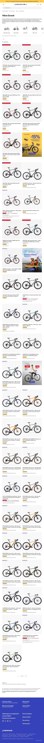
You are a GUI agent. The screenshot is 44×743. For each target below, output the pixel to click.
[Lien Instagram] (10, 721)
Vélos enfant (16, 32)
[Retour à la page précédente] (18, 676)
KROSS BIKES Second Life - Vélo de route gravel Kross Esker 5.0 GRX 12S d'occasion (12, 526)
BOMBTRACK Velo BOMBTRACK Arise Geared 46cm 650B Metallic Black (31, 355)
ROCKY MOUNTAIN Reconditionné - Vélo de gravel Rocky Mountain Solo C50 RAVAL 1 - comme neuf (12, 497)
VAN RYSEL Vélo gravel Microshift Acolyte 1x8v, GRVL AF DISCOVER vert (12, 66)
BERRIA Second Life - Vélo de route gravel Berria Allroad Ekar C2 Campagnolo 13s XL (32, 609)
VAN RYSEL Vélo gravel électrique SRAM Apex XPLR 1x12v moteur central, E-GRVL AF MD (11, 154)
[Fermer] (41, 1)
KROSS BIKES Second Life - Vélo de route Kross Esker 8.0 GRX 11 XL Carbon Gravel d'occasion (11, 383)
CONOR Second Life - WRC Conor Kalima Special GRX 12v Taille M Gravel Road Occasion (11, 666)
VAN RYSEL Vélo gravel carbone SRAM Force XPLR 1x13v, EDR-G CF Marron (11, 295)
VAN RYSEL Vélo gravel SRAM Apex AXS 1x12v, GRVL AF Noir (11, 184)
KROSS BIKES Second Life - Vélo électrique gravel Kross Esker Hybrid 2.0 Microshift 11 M (32, 469)
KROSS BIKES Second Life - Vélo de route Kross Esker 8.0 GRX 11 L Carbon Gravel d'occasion (11, 411)
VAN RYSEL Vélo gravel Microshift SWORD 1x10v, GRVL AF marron (32, 66)
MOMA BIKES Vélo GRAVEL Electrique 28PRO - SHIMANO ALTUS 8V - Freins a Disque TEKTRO (11, 326)
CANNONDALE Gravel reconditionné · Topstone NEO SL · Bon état (31, 636)
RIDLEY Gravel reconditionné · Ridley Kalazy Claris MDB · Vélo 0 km (12, 211)
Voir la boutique (32, 153)
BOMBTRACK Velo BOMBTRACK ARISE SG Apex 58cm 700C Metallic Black (12, 355)
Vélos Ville (25, 32)
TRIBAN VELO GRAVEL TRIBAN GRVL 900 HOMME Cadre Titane (11, 241)
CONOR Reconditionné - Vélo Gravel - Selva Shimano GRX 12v (32, 325)
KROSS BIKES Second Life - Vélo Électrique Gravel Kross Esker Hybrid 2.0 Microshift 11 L (12, 469)
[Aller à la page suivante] (26, 676)
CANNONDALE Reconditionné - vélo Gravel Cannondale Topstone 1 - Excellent (12, 609)
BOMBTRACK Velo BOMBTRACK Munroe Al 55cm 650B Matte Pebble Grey (32, 439)
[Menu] (3, 4)
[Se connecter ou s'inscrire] (38, 4)
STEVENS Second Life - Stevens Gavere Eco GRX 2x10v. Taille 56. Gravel (32, 184)
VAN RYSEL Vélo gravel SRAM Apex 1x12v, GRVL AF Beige (11, 96)
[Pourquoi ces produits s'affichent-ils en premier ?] (2, 42)
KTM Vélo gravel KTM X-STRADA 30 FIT (31, 210)
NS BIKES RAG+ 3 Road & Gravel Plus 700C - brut (32, 295)
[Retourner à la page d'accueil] (20, 4)
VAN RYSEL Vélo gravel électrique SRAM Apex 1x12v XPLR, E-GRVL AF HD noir (31, 124)
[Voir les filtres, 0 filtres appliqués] (3, 39)
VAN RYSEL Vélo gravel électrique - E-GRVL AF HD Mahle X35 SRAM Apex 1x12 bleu (32, 241)
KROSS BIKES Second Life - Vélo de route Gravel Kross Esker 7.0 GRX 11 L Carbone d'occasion (11, 440)
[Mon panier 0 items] (40, 4)
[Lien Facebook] (3, 721)
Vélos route (35, 32)
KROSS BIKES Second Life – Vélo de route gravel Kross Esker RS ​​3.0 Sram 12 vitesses (32, 581)
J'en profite (32, 269)
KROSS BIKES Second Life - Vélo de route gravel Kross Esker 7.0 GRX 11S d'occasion (12, 581)
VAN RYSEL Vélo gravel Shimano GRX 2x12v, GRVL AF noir (32, 96)
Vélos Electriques (6, 32)
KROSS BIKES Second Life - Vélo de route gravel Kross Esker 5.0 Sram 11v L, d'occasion (11, 637)
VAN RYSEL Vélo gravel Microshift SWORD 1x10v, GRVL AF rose (12, 124)
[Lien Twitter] (5, 721)
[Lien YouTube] (8, 721)
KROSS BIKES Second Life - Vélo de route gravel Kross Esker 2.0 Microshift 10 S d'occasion (32, 497)
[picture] (12, 54)
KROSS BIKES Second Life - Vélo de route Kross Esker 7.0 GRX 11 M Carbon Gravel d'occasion (32, 411)
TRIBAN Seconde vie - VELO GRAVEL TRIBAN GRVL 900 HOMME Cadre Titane (12, 269)
